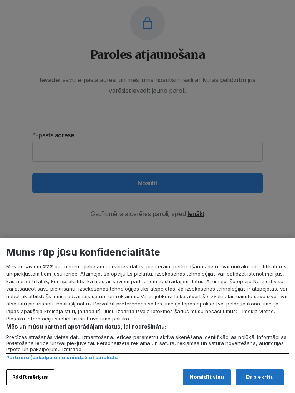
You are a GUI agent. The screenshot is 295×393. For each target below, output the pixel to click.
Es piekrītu (260, 377)
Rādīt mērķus (30, 377)
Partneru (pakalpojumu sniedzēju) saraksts (62, 357)
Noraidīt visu (207, 377)
